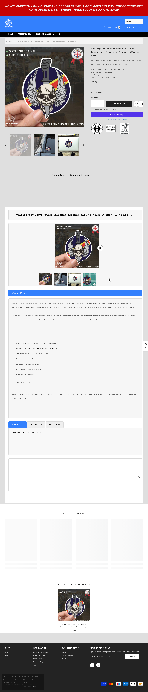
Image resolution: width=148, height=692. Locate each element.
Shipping (36, 424)
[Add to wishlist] (136, 104)
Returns (54, 424)
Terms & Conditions (109, 109)
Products (16, 41)
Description (58, 175)
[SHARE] (141, 104)
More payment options (117, 120)
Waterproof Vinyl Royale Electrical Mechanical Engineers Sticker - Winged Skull (74, 625)
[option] (44, 87)
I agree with (98, 109)
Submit (131, 656)
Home (8, 41)
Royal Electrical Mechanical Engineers (111, 69)
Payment (17, 424)
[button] (5, 145)
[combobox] (132, 21)
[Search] (134, 21)
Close (141, 8)
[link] (21, 564)
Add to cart (119, 104)
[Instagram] (98, 665)
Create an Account (136, 27)
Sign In (126, 27)
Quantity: (94, 98)
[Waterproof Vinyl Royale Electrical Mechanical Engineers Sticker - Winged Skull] (74, 605)
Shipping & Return (80, 175)
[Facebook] (92, 665)
